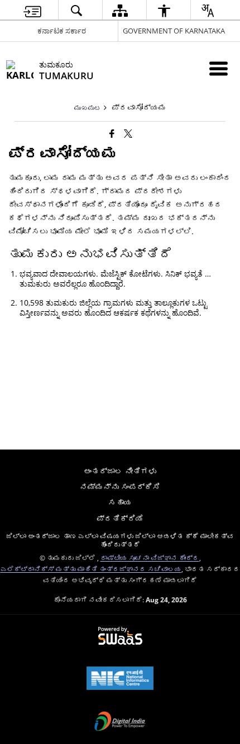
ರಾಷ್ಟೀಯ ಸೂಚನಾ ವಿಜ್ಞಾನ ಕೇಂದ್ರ (149, 557)
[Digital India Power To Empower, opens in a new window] (120, 722)
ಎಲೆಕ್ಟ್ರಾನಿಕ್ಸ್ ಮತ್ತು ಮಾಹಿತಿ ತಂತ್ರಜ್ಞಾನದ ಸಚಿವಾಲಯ (91, 568)
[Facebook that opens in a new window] (112, 133)
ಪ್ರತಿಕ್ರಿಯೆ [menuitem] (120, 518)
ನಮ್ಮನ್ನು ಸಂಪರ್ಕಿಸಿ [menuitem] (120, 486)
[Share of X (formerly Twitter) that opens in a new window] (128, 133)
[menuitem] (32, 10)
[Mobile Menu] (218, 68)
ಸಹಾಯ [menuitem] (120, 502)
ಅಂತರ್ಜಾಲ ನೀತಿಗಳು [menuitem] (120, 471)
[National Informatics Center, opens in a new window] (120, 679)
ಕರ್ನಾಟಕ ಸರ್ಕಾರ (61, 31)
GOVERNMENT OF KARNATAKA (174, 31)
